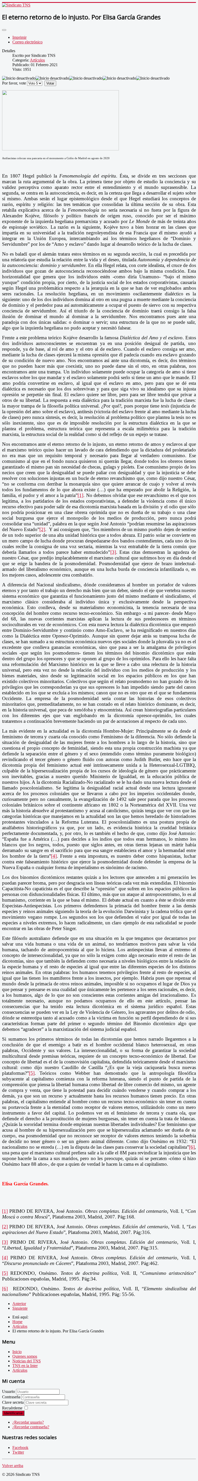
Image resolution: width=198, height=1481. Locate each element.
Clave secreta (13, 1402)
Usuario (8, 1391)
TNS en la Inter (25, 1365)
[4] (54, 856)
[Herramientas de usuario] (4, 30)
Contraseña (11, 1397)
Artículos (37, 60)
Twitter (18, 1452)
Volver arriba (12, 1465)
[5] (32, 1073)
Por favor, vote (14, 83)
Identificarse (13, 1413)
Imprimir (19, 37)
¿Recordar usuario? (28, 1422)
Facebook (20, 1447)
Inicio (17, 1351)
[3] (113, 552)
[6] (192, 1147)
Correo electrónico (27, 42)
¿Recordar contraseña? (30, 1427)
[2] (42, 529)
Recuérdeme (12, 1408)
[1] (80, 495)
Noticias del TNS (26, 1361)
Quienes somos (24, 1356)
